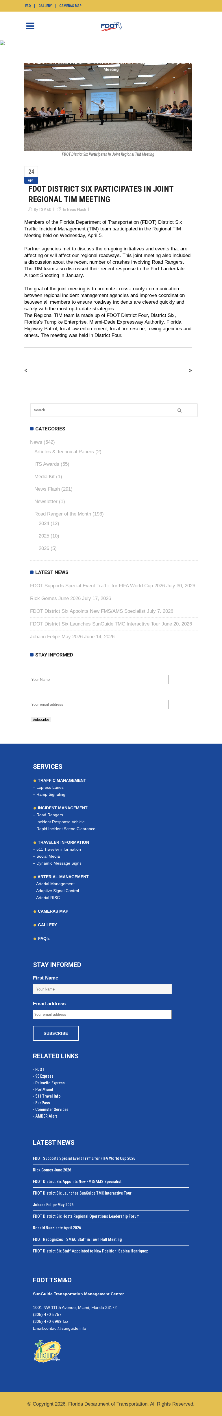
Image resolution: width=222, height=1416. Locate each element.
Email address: (47, 693)
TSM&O (45, 209)
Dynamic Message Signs (59, 863)
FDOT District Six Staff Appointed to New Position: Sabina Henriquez (90, 1251)
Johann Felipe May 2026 (56, 636)
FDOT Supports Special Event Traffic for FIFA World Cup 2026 (97, 585)
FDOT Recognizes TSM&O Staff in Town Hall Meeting (77, 1239)
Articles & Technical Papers (64, 451)
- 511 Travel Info (47, 1096)
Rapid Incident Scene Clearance (65, 828)
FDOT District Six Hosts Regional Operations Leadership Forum (86, 1216)
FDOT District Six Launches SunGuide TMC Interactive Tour (95, 624)
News (63, 62)
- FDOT (39, 1069)
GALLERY (47, 924)
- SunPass (41, 1102)
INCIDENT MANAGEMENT (62, 808)
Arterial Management (55, 883)
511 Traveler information (58, 849)
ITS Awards (46, 464)
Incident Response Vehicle (60, 821)
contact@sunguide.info (65, 1328)
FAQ (28, 6)
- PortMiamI (43, 1089)
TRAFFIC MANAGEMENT (61, 780)
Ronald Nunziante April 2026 (57, 1228)
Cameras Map (70, 6)
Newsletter (46, 501)
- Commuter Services (51, 1109)
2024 (44, 523)
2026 (44, 548)
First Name (42, 669)
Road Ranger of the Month (62, 514)
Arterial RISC (48, 897)
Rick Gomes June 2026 (55, 598)
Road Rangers (49, 814)
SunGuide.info (40, 62)
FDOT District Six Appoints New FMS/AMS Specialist (87, 611)
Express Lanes (50, 787)
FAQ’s (44, 938)
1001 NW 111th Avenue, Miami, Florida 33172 (75, 1307)
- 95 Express (43, 1076)
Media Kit (44, 476)
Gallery (45, 6)
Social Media (48, 856)
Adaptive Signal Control (57, 890)
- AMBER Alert (45, 1116)
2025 (44, 536)
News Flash (84, 62)
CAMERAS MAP (52, 911)
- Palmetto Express (49, 1083)
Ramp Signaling (50, 794)
